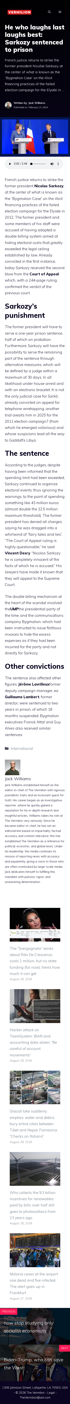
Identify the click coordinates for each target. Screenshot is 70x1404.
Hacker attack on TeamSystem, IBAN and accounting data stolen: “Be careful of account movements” (33, 1042)
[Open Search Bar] (49, 12)
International (22, 748)
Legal (51, 1392)
